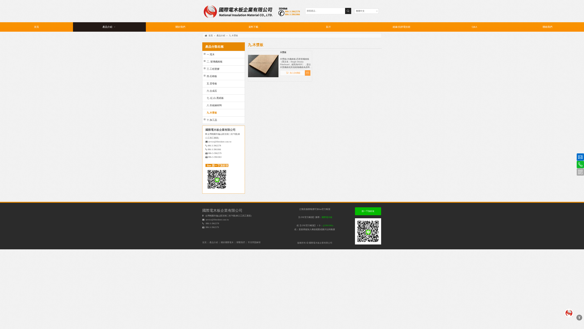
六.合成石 (212, 91)
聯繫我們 (240, 242)
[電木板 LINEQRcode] (368, 231)
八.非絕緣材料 (214, 105)
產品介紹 (213, 242)
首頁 (204, 242)
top (579, 317)
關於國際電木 (227, 242)
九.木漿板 (212, 112)
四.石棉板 (212, 76)
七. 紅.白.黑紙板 (215, 98)
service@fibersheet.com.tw (219, 142)
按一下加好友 (368, 211)
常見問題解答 (254, 242)
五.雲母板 (212, 83)
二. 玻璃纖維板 (214, 61)
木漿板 (283, 52)
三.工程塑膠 (213, 69)
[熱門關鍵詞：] (348, 11)
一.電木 (211, 54)
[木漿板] (263, 66)
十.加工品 (212, 120)
